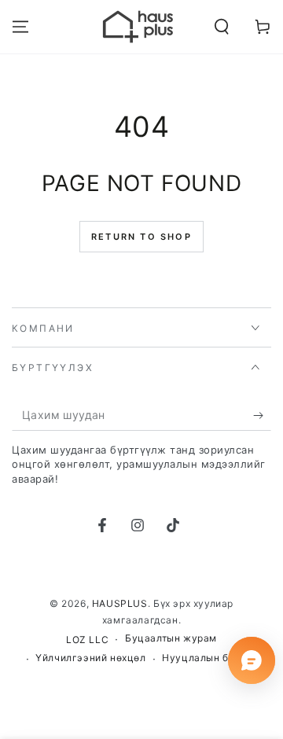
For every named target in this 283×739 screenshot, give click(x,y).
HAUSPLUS (120, 603)
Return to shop (141, 236)
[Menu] (20, 26)
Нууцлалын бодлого (212, 658)
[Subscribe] (262, 415)
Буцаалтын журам (171, 638)
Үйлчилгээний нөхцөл (90, 658)
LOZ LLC (87, 639)
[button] (221, 26)
